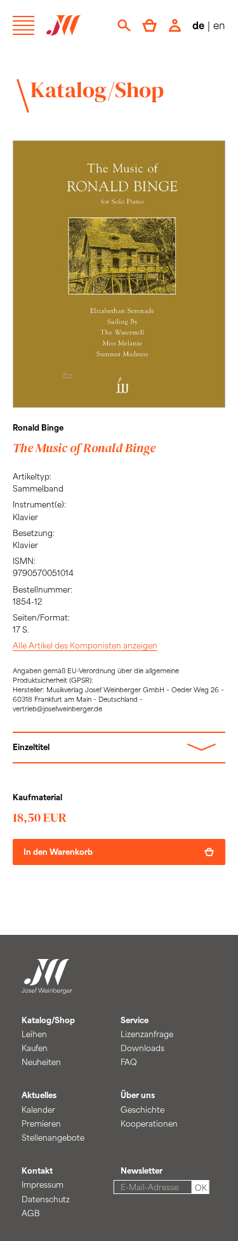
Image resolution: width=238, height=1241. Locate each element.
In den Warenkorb (58, 852)
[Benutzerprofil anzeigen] (175, 25)
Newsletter (141, 1170)
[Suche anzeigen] (124, 25)
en (219, 25)
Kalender (38, 1109)
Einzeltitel (31, 747)
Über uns (138, 1095)
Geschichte (142, 1109)
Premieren (41, 1123)
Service (135, 1020)
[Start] (47, 986)
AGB (31, 1213)
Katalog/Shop (97, 89)
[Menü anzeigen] (23, 25)
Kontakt (37, 1170)
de (198, 25)
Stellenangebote (53, 1137)
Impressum (42, 1184)
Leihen (34, 1034)
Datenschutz (46, 1199)
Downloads (142, 1048)
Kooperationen (149, 1123)
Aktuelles (39, 1095)
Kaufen (35, 1048)
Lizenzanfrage (147, 1034)
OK (201, 1188)
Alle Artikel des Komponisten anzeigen (85, 645)
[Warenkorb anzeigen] (149, 25)
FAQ (129, 1062)
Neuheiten (41, 1062)
